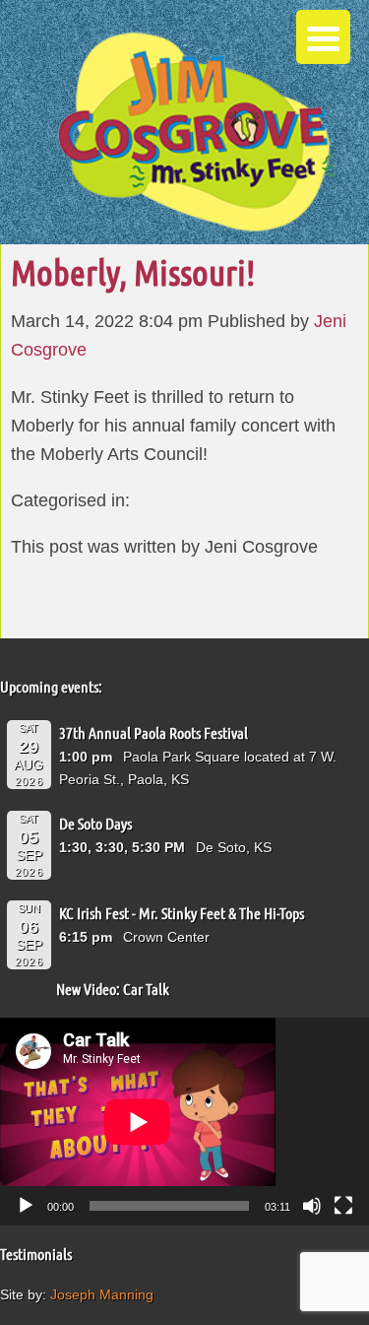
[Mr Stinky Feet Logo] (196, 134)
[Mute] (312, 1206)
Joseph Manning (102, 1294)
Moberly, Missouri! (133, 272)
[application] (184, 1122)
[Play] (25, 1206)
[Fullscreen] (343, 1206)
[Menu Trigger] (323, 37)
